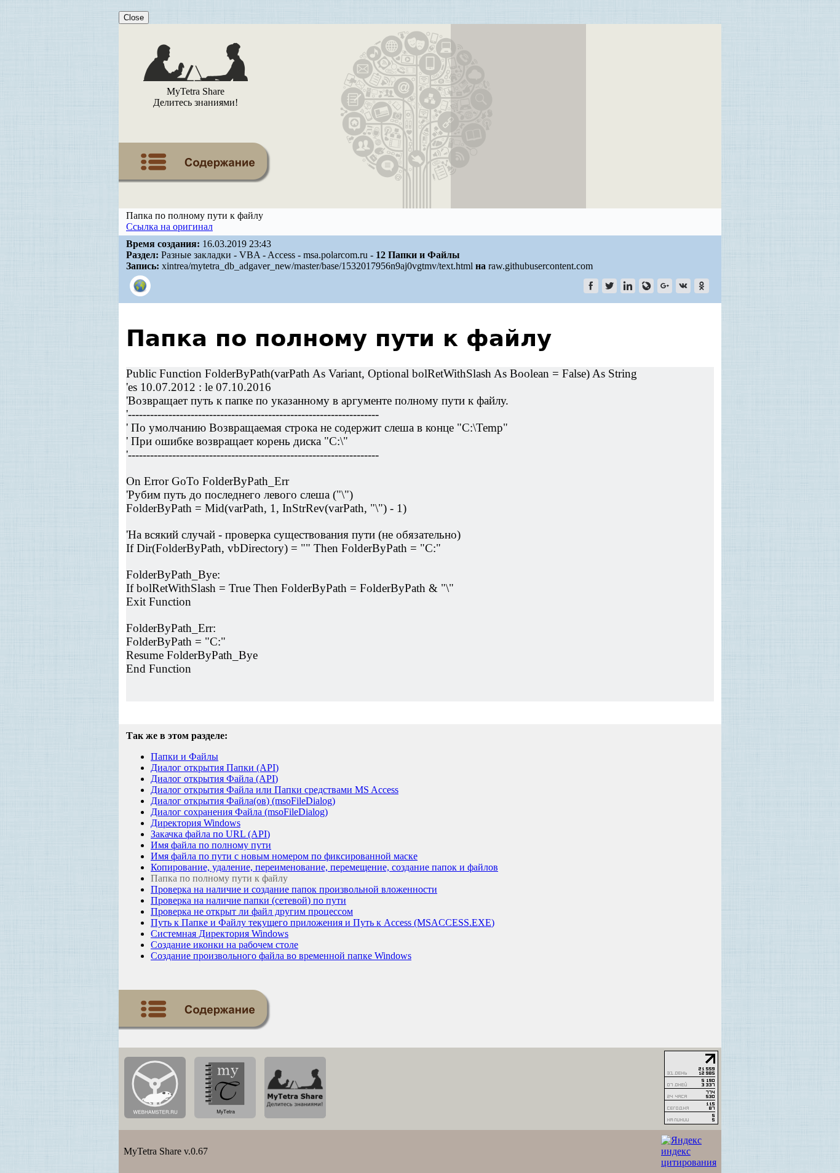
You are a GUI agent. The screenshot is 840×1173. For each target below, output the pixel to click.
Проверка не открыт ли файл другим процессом (252, 911)
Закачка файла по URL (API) (210, 834)
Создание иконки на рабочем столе (224, 944)
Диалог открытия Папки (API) (215, 767)
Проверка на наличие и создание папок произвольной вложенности (294, 889)
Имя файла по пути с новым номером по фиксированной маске (284, 856)
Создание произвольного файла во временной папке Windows (281, 955)
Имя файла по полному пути (211, 845)
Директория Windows (195, 823)
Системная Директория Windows (219, 933)
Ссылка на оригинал (169, 226)
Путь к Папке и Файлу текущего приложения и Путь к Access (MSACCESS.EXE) (322, 922)
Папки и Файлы (184, 756)
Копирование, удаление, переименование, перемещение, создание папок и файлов (324, 867)
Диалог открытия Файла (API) (214, 778)
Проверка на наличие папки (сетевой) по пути (248, 900)
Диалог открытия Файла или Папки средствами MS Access (274, 789)
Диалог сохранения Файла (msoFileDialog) (239, 812)
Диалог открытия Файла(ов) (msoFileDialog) (243, 801)
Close (134, 17)
